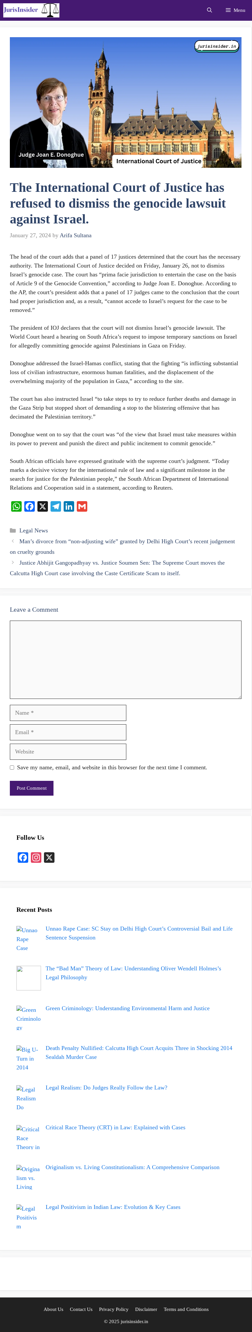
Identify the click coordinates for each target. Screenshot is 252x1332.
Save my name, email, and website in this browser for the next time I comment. (112, 767)
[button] (209, 10)
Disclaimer (146, 1309)
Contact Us (81, 1309)
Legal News (33, 530)
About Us (53, 1309)
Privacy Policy (114, 1309)
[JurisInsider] (31, 10)
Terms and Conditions (186, 1309)
